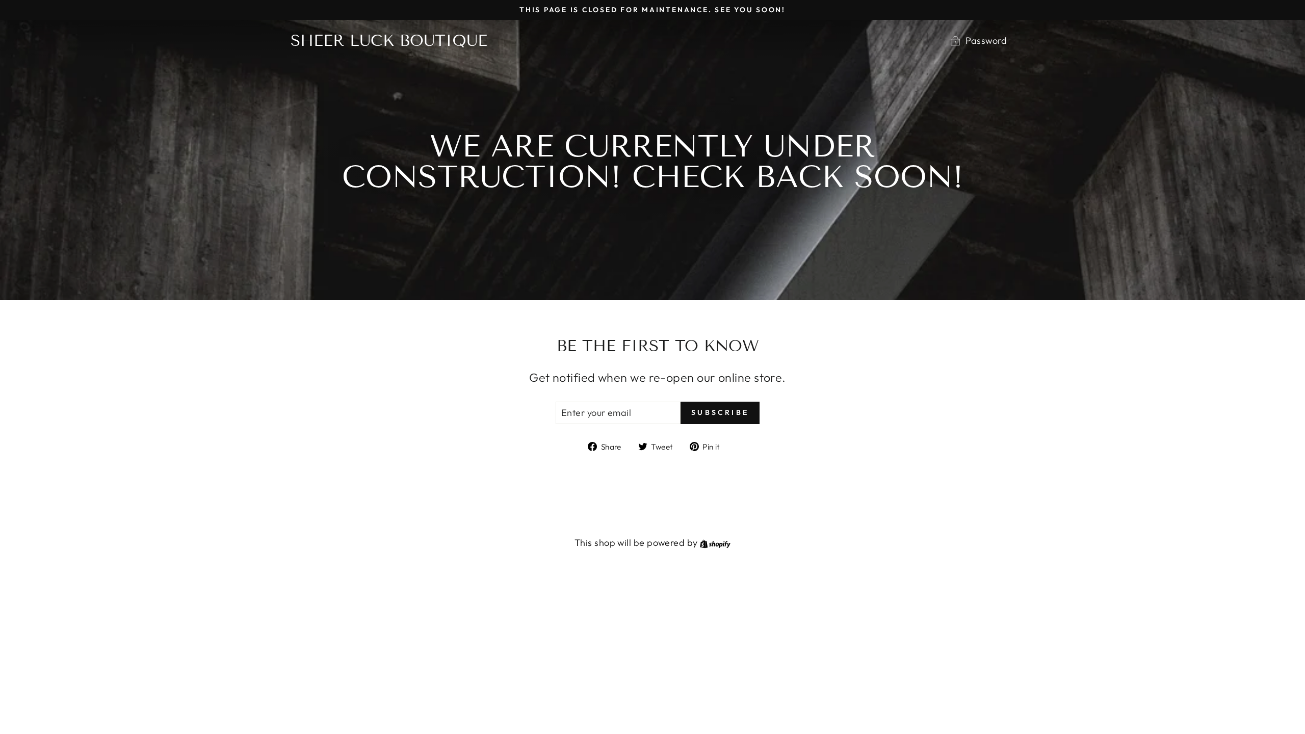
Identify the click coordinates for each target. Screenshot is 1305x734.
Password (986, 40)
